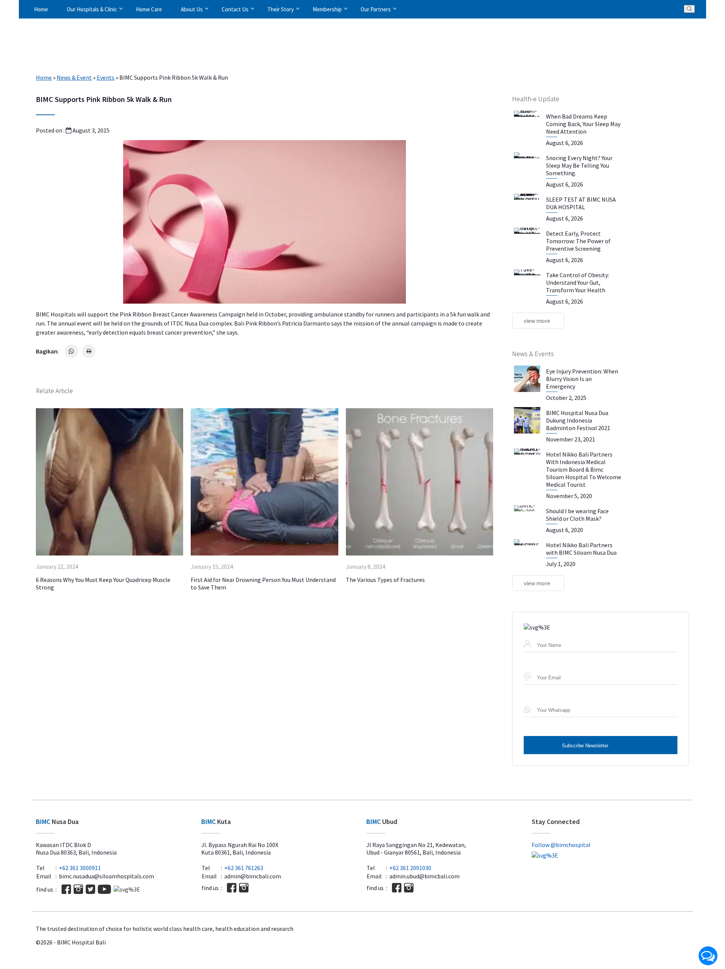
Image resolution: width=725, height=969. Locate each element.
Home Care (149, 9)
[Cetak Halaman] (89, 351)
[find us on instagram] (78, 889)
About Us (192, 9)
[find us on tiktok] (127, 889)
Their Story (280, 9)
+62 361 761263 (243, 868)
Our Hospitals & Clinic (92, 9)
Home (41, 9)
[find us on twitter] (90, 889)
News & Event (74, 77)
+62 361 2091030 (410, 868)
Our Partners (376, 9)
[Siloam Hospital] (611, 855)
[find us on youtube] (104, 889)
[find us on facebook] (66, 889)
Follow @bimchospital (561, 845)
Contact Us (235, 9)
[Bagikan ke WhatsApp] (71, 351)
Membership (327, 9)
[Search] (689, 9)
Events (105, 77)
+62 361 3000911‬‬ (80, 868)
